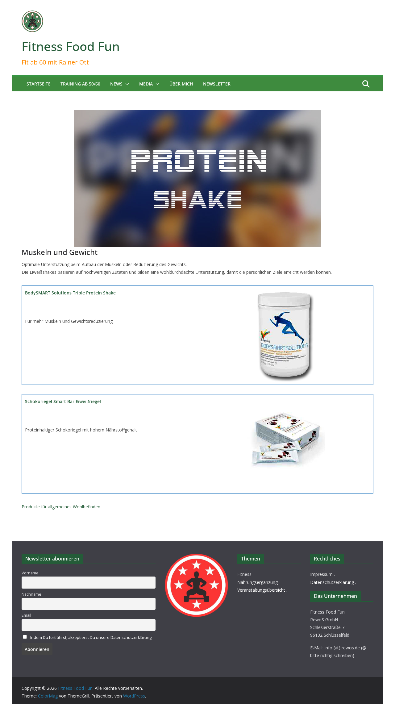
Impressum (321, 574)
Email (26, 615)
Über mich (181, 84)
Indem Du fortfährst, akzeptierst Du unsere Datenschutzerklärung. (91, 637)
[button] (126, 84)
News (116, 84)
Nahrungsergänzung (257, 582)
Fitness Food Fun (71, 46)
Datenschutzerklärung (332, 582)
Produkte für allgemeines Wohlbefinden (61, 507)
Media (146, 84)
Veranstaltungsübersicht (261, 590)
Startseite (39, 84)
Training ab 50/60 (80, 84)
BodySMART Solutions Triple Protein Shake (70, 293)
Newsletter (217, 84)
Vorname (30, 573)
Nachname (31, 594)
